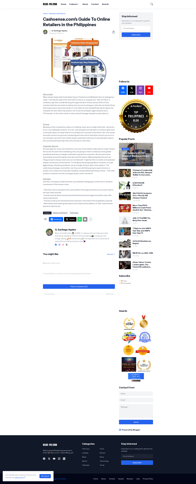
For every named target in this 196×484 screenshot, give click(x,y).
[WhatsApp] (79, 219)
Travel (102, 465)
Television (85, 465)
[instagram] (59, 245)
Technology (74, 213)
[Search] (150, 4)
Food (102, 449)
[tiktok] (63, 245)
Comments (126, 283)
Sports (84, 461)
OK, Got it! (45, 476)
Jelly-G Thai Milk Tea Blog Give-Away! (141, 219)
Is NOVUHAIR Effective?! (138, 184)
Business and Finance (57, 14)
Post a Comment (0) (79, 286)
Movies (102, 453)
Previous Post (50, 294)
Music (84, 457)
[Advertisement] (138, 60)
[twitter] (67, 245)
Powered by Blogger (131, 430)
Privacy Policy (148, 479)
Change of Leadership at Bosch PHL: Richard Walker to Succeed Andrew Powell (142, 172)
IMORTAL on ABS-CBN (143, 253)
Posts (124, 281)
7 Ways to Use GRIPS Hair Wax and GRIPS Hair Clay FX (142, 230)
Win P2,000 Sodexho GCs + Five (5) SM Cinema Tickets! (142, 195)
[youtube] (54, 459)
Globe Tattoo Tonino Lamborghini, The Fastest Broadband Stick (142, 264)
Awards (105, 4)
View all (110, 254)
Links (138, 479)
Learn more (19, 477)
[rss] (64, 459)
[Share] (112, 32)
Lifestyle (85, 453)
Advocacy (86, 449)
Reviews (130, 479)
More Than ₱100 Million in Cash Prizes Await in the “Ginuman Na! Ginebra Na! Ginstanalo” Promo (142, 207)
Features (73, 4)
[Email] (85, 219)
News (102, 457)
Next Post (109, 294)
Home (63, 4)
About (85, 4)
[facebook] (56, 245)
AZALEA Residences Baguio (142, 242)
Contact (95, 4)
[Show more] (90, 219)
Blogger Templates (59, 479)
